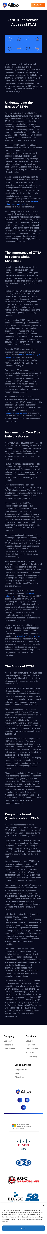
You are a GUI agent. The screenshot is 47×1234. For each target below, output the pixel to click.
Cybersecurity (32, 1049)
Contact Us (38, 5)
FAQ (17, 1073)
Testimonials (9, 1045)
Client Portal (20, 1077)
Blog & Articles (21, 1069)
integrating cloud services (16, 413)
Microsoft (30, 1053)
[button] (43, 1205)
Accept (23, 1228)
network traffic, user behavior (29, 636)
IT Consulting (31, 1056)
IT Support (30, 1045)
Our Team (8, 1041)
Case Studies (9, 1049)
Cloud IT (29, 1041)
